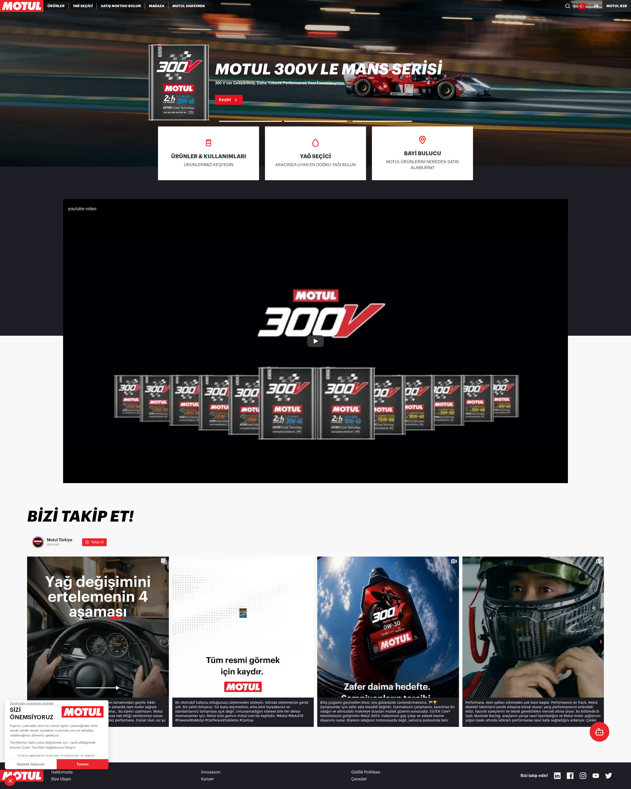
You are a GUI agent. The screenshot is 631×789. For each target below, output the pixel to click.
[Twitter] (608, 775)
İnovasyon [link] (210, 772)
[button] (10, 781)
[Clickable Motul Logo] (21, 6)
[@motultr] (38, 542)
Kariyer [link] (207, 779)
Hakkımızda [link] (62, 772)
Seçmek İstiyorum (31, 764)
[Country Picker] (582, 6)
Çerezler (359, 779)
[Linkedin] (557, 775)
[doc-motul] (599, 732)
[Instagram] (582, 775)
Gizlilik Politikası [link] (365, 772)
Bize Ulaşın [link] (61, 779)
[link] (156, 6)
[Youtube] (595, 775)
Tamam (82, 764)
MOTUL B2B (616, 6)
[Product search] (567, 5)
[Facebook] (570, 775)
